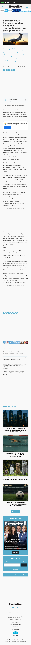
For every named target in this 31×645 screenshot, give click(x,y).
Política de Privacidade (15, 624)
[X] (6, 70)
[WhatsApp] (11, 70)
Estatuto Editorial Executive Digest (15, 616)
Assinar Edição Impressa (15, 619)
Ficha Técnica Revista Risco (15, 612)
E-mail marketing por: (15, 629)
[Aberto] (27, 7)
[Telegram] (16, 313)
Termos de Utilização (15, 622)
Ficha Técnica (15, 611)
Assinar (15, 552)
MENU (14, 2)
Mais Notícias (15, 511)
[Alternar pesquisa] (3, 6)
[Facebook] (4, 70)
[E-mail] (14, 70)
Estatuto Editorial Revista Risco (15, 617)
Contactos (15, 626)
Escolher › (7, 127)
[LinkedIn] (9, 70)
